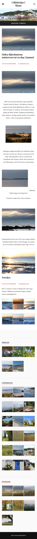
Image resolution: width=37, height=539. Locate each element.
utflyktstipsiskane (9, 63)
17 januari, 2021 (23, 283)
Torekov (6, 277)
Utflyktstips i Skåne (18, 4)
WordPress (22, 535)
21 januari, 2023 (23, 63)
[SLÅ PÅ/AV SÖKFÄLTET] (34, 4)
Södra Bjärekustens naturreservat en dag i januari (18, 56)
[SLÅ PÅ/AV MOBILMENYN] (3, 4)
